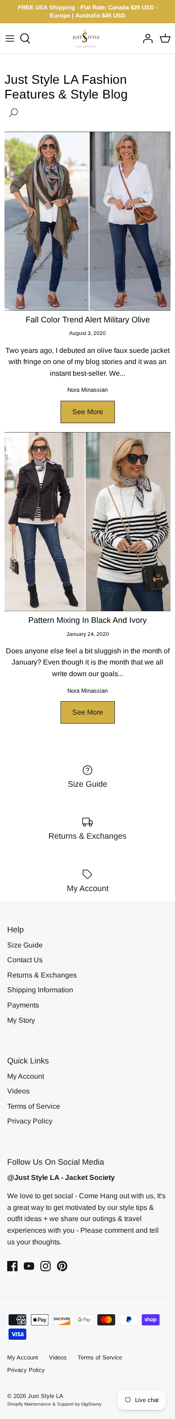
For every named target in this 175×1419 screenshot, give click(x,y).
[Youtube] (29, 1266)
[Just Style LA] (88, 38)
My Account (25, 1076)
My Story (21, 1020)
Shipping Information (40, 990)
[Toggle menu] (10, 38)
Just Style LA (45, 1396)
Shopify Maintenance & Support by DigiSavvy (54, 1404)
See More (87, 412)
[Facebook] (12, 1266)
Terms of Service (33, 1106)
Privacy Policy (29, 1121)
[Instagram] (45, 1266)
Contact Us (25, 960)
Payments (23, 1005)
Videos (18, 1091)
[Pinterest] (62, 1266)
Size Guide (25, 945)
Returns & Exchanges (42, 975)
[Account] (145, 38)
